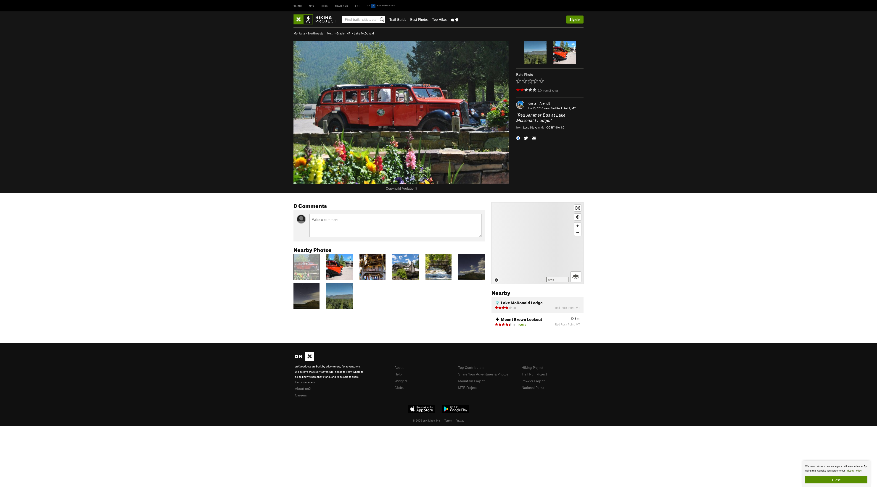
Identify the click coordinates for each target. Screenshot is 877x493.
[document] (836, 473)
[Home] (317, 19)
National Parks (533, 387)
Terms (448, 420)
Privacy (460, 420)
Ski (357, 5)
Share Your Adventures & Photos (483, 374)
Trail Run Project (534, 374)
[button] (518, 137)
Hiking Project (532, 367)
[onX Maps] (304, 360)
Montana (299, 33)
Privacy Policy (853, 470)
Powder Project (533, 381)
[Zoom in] (577, 226)
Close (836, 480)
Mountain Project (471, 381)
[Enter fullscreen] (577, 208)
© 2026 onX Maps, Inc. (427, 420)
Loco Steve (530, 127)
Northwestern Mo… (320, 33)
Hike (325, 5)
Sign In (574, 19)
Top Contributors (471, 367)
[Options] (576, 277)
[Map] (537, 243)
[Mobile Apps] (454, 19)
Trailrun (341, 5)
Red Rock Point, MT (563, 108)
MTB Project (467, 387)
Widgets (400, 381)
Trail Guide (398, 19)
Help (398, 374)
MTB (312, 5)
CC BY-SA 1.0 (555, 127)
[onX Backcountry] (380, 6)
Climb (297, 5)
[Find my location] (577, 217)
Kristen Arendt (539, 103)
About (399, 367)
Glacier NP (343, 33)
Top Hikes (439, 19)
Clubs (399, 387)
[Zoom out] (577, 232)
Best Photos (419, 19)
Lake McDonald (364, 33)
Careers (301, 395)
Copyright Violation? (401, 188)
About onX (303, 388)
